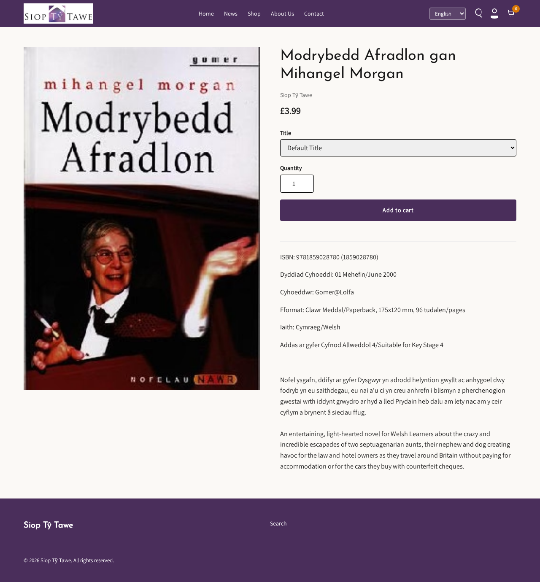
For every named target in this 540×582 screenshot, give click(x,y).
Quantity (291, 168)
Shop (254, 13)
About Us (282, 13)
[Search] (477, 13)
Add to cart (398, 210)
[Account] (494, 13)
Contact (314, 13)
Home (206, 13)
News (231, 13)
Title (285, 133)
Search (278, 523)
